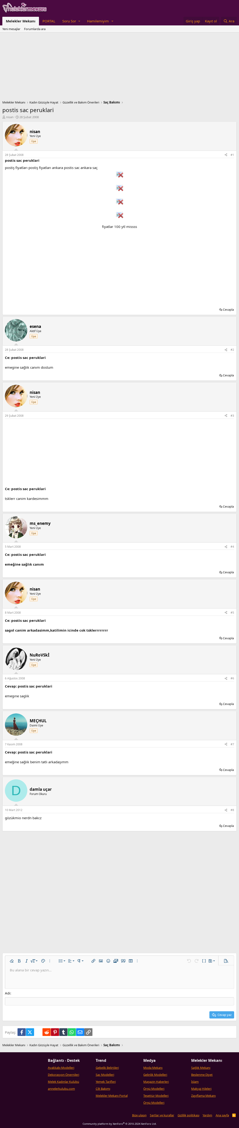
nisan (10, 117)
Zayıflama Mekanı (203, 1096)
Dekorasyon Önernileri (63, 1075)
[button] (71, 21)
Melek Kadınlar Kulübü (63, 1082)
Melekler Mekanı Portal (112, 1096)
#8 (232, 810)
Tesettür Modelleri (156, 1096)
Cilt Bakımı (103, 1089)
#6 (232, 678)
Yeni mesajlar (11, 29)
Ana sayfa (222, 1115)
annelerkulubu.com (61, 1089)
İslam (195, 1082)
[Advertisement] (119, 67)
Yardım (207, 1115)
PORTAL (48, 21)
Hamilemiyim (98, 21)
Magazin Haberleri (156, 1082)
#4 (232, 547)
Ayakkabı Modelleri (61, 1068)
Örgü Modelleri (153, 1089)
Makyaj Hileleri (201, 1089)
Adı (7, 993)
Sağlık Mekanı (200, 1068)
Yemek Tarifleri (106, 1082)
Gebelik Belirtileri (107, 1068)
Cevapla (228, 309)
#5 (232, 613)
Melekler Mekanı (20, 21)
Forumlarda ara (35, 29)
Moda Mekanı (152, 1068)
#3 (232, 416)
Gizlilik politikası (188, 1115)
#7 (232, 744)
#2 (232, 350)
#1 (232, 155)
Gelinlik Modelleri (155, 1075)
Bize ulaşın (139, 1115)
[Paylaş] (226, 155)
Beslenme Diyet (202, 1075)
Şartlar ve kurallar (162, 1115)
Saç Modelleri (105, 1075)
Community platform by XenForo (120, 1123)
